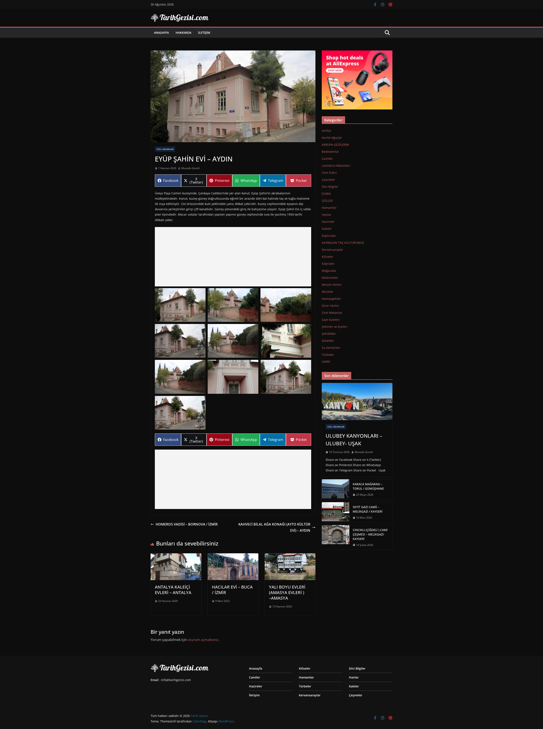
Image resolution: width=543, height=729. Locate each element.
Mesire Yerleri (332, 285)
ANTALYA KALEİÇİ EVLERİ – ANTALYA (173, 589)
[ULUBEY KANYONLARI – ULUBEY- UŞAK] (357, 401)
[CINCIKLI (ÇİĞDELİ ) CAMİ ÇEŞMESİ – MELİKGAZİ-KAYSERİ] (335, 537)
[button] (180, 305)
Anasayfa (161, 33)
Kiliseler (327, 257)
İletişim (204, 33)
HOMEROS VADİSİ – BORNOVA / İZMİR (187, 524)
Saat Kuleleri (331, 320)
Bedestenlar (330, 152)
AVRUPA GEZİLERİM (335, 145)
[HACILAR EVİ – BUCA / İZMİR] (233, 556)
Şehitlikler (329, 334)
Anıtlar (326, 131)
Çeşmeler (328, 180)
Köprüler (328, 264)
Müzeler (327, 292)
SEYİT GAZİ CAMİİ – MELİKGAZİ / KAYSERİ (367, 509)
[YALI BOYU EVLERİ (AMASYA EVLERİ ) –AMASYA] (290, 556)
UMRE (326, 362)
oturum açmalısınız (203, 639)
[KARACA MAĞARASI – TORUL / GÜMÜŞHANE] (335, 489)
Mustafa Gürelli (190, 168)
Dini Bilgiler (330, 187)
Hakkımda (183, 33)
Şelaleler (328, 341)
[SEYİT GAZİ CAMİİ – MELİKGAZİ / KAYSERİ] (335, 512)
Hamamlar (329, 208)
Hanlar (326, 215)
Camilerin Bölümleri (336, 166)
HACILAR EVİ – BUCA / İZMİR (232, 589)
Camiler (327, 159)
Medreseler (330, 278)
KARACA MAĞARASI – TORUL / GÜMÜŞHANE (368, 486)
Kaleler (327, 229)
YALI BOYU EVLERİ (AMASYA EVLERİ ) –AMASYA (287, 592)
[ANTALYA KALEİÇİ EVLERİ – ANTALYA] (176, 556)
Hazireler (328, 222)
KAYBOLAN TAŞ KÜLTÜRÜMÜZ (343, 243)
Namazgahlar (331, 299)
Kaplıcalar (329, 236)
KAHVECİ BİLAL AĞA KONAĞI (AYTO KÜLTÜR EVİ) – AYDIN (274, 527)
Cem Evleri (329, 173)
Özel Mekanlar (165, 149)
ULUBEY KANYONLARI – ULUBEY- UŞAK (354, 439)
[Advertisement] (233, 256)
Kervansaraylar (332, 250)
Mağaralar (329, 271)
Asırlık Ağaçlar (332, 138)
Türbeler (328, 355)
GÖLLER (327, 201)
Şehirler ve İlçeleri (334, 327)
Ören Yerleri (330, 306)
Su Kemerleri (331, 348)
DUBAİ (326, 194)
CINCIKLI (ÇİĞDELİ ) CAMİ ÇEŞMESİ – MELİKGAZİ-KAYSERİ (370, 534)
